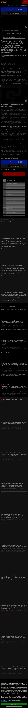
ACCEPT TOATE (14, 704)
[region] (14, 693)
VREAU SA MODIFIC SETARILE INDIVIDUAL (14, 706)
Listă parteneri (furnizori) (5, 701)
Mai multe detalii (9, 686)
